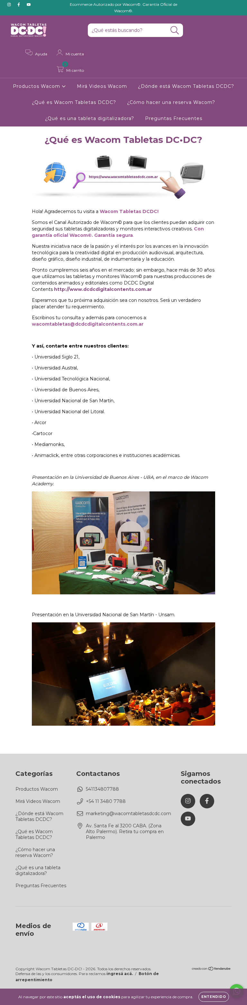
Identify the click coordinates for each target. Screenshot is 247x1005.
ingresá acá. (119, 973)
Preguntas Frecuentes (173, 118)
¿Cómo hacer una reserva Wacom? (171, 102)
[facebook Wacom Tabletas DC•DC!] (19, 4)
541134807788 (102, 789)
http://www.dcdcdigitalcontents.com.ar (103, 289)
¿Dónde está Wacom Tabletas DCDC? (186, 86)
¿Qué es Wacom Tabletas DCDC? (74, 102)
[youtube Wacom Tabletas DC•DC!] (28, 4)
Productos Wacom (37, 86)
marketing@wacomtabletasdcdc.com (128, 813)
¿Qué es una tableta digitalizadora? (89, 118)
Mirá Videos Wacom (102, 86)
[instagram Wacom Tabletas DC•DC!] (9, 4)
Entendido (213, 997)
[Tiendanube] (211, 969)
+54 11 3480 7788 (106, 801)
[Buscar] (174, 30)
